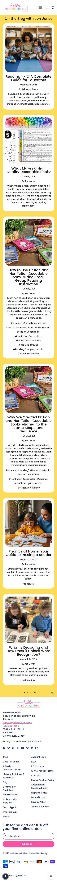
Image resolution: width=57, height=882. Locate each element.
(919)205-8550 (11, 725)
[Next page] (52, 692)
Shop (5, 757)
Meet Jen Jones (11, 761)
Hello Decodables (18, 853)
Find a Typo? (9, 807)
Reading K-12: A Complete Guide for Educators (28, 78)
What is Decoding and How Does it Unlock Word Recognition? (28, 651)
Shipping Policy (39, 792)
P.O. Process (37, 766)
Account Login (38, 757)
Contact (35, 775)
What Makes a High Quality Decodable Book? (29, 170)
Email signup (10, 812)
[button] (47, 7)
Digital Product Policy (42, 780)
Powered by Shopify (38, 853)
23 (35, 692)
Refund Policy (38, 797)
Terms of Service (40, 806)
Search (6, 816)
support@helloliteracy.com (17, 722)
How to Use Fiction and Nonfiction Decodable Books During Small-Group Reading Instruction (28, 277)
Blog (5, 782)
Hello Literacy (10, 794)
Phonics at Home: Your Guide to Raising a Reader (28, 553)
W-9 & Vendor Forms (42, 770)
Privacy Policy (38, 802)
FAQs (34, 761)
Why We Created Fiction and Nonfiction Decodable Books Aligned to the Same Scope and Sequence (28, 424)
